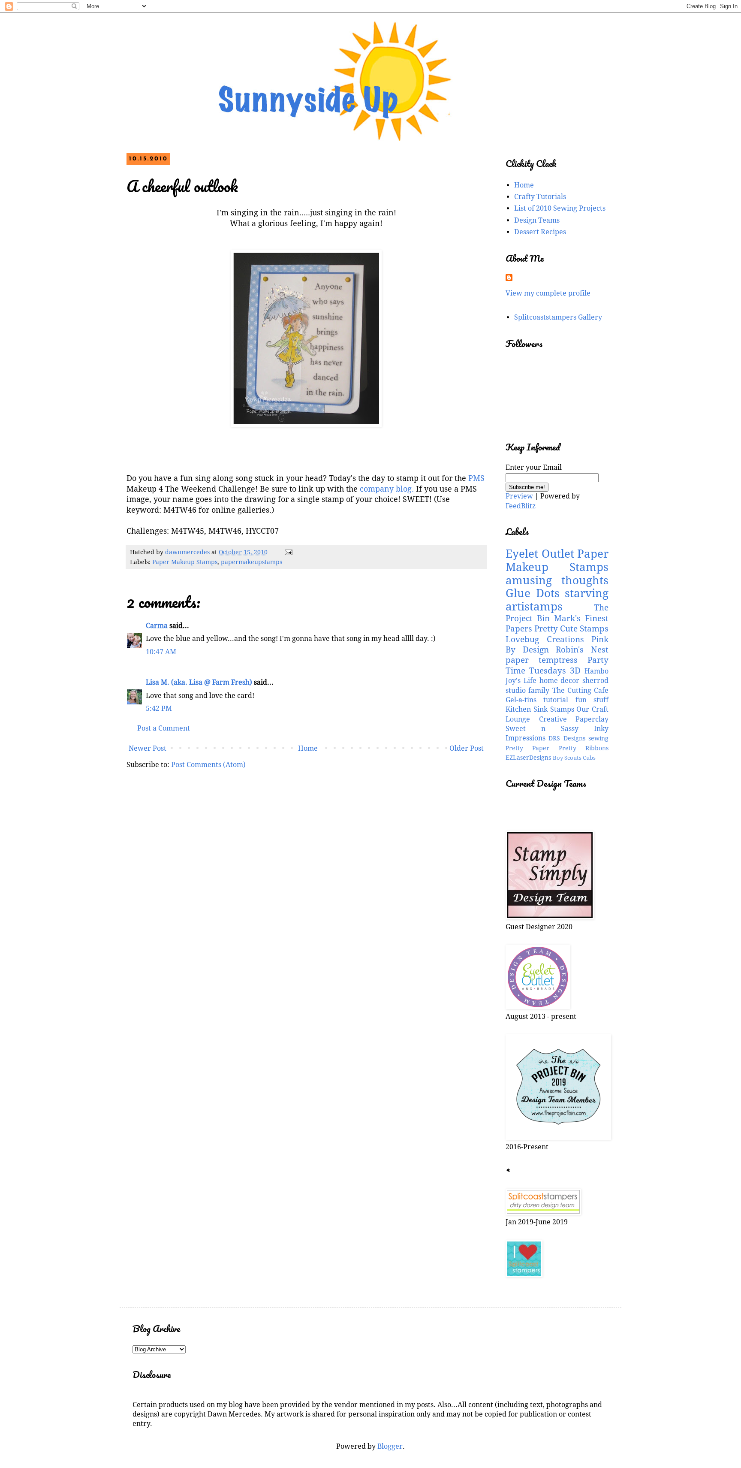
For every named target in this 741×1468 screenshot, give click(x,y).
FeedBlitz (521, 506)
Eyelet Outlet (540, 553)
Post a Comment (163, 728)
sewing (598, 738)
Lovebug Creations (545, 639)
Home (308, 748)
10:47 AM (161, 652)
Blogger (390, 1446)
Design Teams (537, 220)
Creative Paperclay (574, 719)
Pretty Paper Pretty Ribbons (557, 748)
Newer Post (147, 748)
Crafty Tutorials (540, 197)
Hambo (596, 671)
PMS (475, 478)
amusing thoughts (557, 580)
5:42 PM (159, 708)
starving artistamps (557, 600)
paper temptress (542, 660)
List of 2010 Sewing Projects (559, 208)
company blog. (387, 489)
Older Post (466, 748)
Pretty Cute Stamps (571, 629)
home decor (559, 681)
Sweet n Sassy (542, 729)
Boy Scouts (567, 758)
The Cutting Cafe (580, 690)
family (538, 690)
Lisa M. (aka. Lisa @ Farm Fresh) (199, 682)
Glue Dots (533, 593)
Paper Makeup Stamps (184, 562)
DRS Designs (566, 738)
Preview (519, 496)
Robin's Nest (582, 650)
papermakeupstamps (251, 562)
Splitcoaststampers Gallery (558, 317)
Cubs (589, 758)
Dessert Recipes (540, 232)
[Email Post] (288, 552)
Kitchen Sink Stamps (540, 709)
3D (575, 671)
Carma (157, 626)
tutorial (555, 700)
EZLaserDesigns (528, 757)
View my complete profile (548, 293)
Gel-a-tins (521, 700)
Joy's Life (521, 681)
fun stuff (591, 700)
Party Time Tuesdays (557, 665)
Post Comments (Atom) (208, 765)
